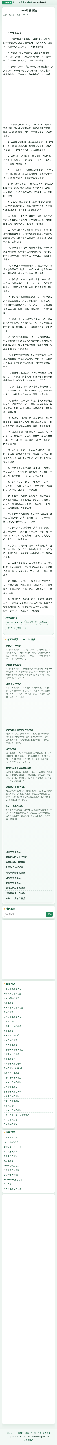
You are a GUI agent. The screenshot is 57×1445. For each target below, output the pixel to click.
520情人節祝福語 (11, 1165)
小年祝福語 (9, 1021)
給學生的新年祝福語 (12, 1026)
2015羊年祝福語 (11, 1142)
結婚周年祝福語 (10, 1040)
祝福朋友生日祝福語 (15, 893)
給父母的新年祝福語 (12, 1110)
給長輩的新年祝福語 (12, 1082)
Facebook (18, 622)
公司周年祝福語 (13, 878)
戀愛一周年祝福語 (11, 1101)
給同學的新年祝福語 (15, 872)
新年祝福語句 (10, 1059)
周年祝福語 (9, 1012)
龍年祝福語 (9, 1105)
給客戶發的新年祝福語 (16, 857)
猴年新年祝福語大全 (12, 1091)
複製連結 (44, 622)
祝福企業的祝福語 (11, 1054)
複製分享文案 (31, 622)
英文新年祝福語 (13, 883)
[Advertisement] (28, 24)
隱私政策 (37, 1433)
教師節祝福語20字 (12, 1035)
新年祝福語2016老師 (15, 862)
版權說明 (19, 1433)
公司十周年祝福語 (11, 1096)
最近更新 (46, 1433)
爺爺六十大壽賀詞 (11, 1175)
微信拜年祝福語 (10, 1124)
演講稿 (21, 2)
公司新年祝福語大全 (12, 989)
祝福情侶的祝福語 (11, 1073)
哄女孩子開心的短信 (12, 1147)
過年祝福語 (9, 1031)
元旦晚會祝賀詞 (10, 1151)
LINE (8, 622)
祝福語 (29, 2)
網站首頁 (10, 1433)
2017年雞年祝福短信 (13, 1179)
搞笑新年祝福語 (13, 852)
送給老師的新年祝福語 (13, 1049)
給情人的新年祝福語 (15, 888)
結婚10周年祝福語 (12, 998)
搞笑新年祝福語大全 (12, 1017)
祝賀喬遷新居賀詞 (11, 1170)
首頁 (15, 2)
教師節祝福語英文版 (12, 1189)
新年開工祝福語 (10, 1137)
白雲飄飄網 (28, 1440)
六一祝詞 (8, 1184)
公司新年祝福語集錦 (12, 1063)
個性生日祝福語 (10, 1156)
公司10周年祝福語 (14, 867)
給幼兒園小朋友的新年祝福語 (16, 1115)
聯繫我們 (28, 1433)
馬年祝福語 (9, 1003)
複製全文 (20, 628)
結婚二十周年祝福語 (15, 898)
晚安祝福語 (9, 1161)
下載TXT (9, 628)
